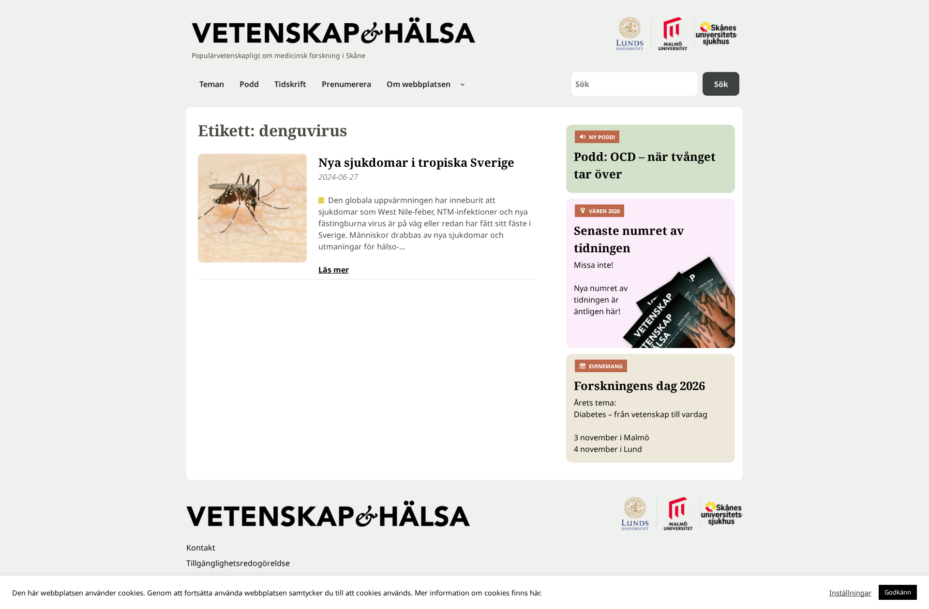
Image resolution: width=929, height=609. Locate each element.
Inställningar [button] (850, 592)
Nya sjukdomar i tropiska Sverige (416, 162)
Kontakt (200, 547)
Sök (721, 84)
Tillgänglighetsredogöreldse (238, 563)
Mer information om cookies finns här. (478, 592)
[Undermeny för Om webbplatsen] (462, 84)
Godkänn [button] (897, 592)
